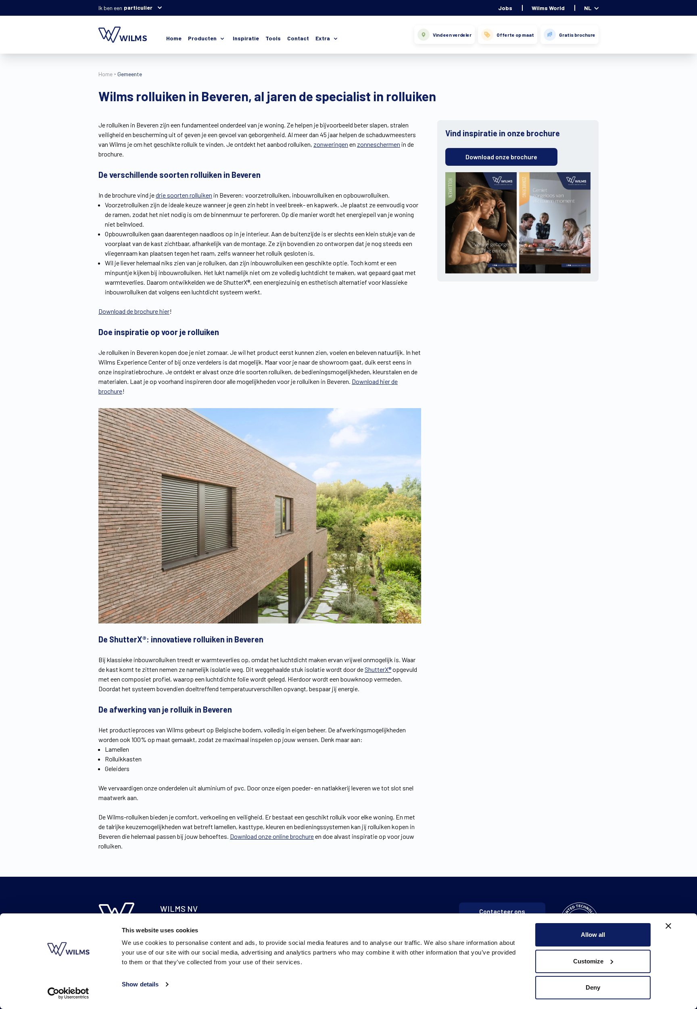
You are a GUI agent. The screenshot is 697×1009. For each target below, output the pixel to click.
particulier (138, 7)
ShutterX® (378, 669)
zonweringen (330, 144)
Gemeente (129, 74)
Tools (273, 38)
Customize (588, 961)
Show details (140, 984)
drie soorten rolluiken (184, 195)
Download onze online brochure (272, 836)
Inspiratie (246, 38)
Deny (593, 987)
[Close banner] (668, 926)
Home (174, 38)
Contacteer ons (502, 911)
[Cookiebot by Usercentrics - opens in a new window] (68, 993)
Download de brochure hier (133, 311)
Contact (298, 38)
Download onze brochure (501, 157)
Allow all (593, 934)
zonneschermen (378, 144)
